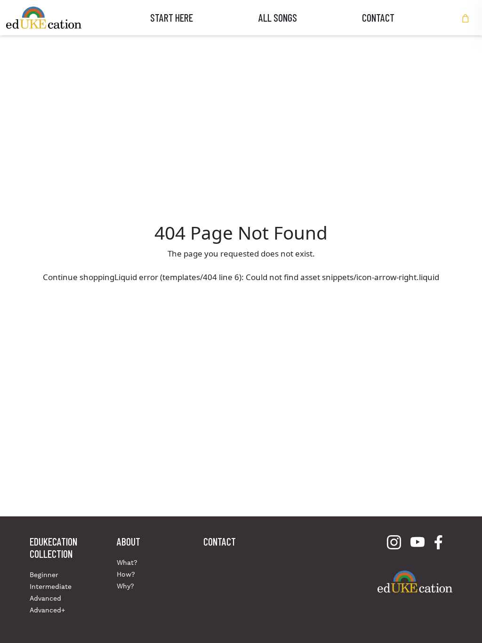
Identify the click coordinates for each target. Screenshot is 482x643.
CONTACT (378, 17)
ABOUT (128, 541)
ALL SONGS (277, 17)
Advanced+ (47, 610)
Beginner (44, 575)
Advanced (45, 598)
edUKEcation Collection (53, 547)
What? (127, 562)
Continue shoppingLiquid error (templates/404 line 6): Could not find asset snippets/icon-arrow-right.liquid (241, 277)
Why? (125, 586)
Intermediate (51, 586)
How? (126, 574)
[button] (465, 18)
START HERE (171, 17)
